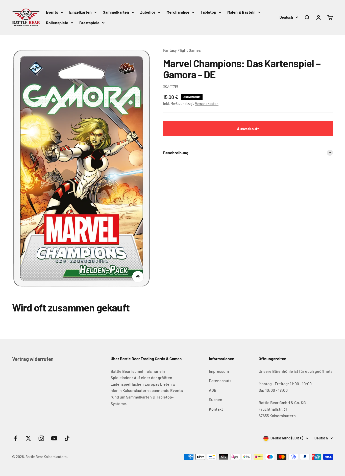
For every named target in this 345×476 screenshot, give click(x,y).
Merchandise (177, 12)
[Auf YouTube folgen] (54, 438)
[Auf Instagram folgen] (41, 438)
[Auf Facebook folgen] (15, 438)
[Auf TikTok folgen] (67, 438)
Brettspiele (89, 22)
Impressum (219, 371)
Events (52, 12)
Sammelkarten (116, 12)
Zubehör (147, 12)
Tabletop (208, 12)
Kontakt (216, 409)
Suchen (215, 399)
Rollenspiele (57, 22)
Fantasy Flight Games (182, 50)
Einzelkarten (80, 12)
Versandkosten (206, 103)
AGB (212, 390)
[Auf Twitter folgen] (28, 438)
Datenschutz (220, 380)
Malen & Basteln (241, 12)
